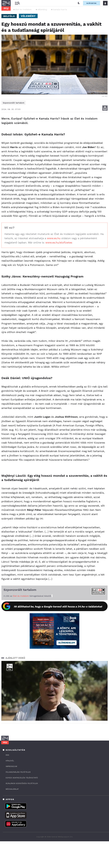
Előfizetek (92, 3)
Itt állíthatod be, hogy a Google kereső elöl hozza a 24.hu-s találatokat (58, 606)
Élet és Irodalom (21, 596)
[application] (54, 691)
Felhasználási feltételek (18, 772)
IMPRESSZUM (11, 766)
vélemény (42, 9)
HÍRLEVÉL (10, 761)
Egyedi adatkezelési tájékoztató (22, 778)
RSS (7, 755)
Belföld (9, 16)
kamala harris (60, 9)
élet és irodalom (23, 9)
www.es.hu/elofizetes (58, 242)
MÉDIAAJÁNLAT (12, 789)
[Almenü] (17, 3)
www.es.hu (53, 238)
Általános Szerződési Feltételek (22, 783)
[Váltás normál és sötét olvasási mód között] (78, 3)
